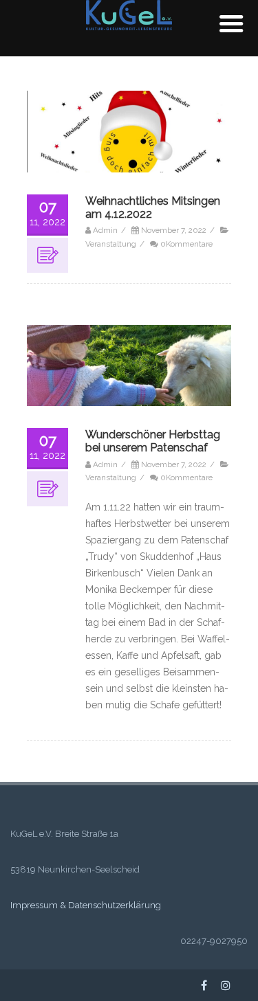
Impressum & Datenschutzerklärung (85, 905)
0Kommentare (186, 244)
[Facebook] (204, 985)
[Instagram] (225, 985)
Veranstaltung (110, 244)
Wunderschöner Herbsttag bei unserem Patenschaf (152, 441)
